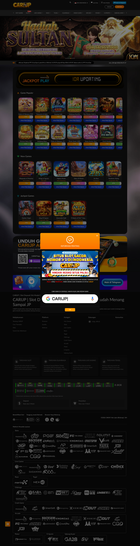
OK (70, 309)
